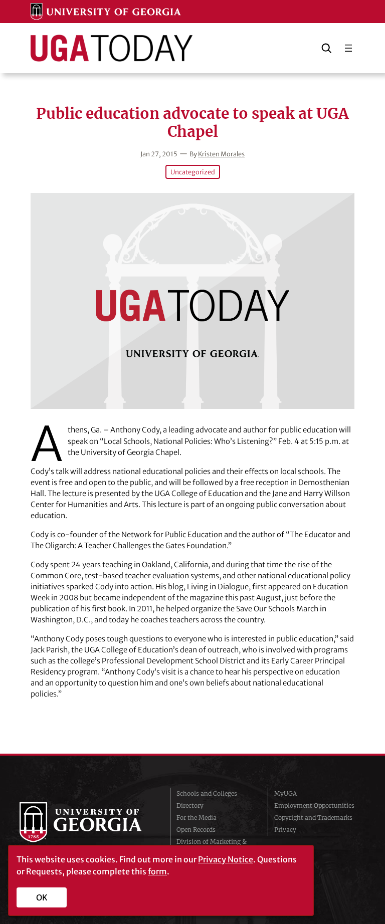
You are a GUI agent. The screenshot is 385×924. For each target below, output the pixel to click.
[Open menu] (348, 48)
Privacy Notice (225, 859)
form (157, 871)
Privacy (285, 829)
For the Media (196, 817)
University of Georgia (87, 822)
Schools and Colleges (206, 793)
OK (42, 897)
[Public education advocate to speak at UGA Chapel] (192, 300)
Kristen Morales (221, 154)
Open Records (196, 829)
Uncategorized (192, 172)
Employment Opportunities (314, 805)
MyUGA (285, 793)
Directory (190, 805)
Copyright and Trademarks (313, 817)
